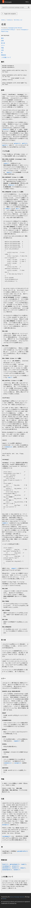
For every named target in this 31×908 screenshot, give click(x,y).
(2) (6, 129)
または (11, 691)
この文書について (6, 57)
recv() (4, 440)
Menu (27, 1)
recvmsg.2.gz (18, 19)
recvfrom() (6, 398)
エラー (3, 45)
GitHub (4, 898)
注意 (2, 50)
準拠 (2, 47)
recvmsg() (5, 459)
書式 (2, 38)
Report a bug (4, 31)
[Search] (28, 7)
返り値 (3, 43)
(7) (5, 145)
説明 (2, 40)
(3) (8, 208)
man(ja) (9, 19)
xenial (3, 19)
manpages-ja (24, 29)
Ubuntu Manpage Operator (17, 896)
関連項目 (3, 55)
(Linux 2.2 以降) (12, 177)
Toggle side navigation (10, 13)
